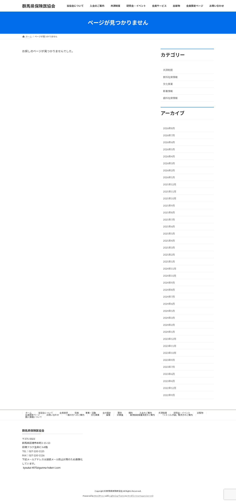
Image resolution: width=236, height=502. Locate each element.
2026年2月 (169, 170)
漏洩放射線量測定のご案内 (142, 415)
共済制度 (168, 69)
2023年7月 (169, 367)
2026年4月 (169, 156)
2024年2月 (169, 324)
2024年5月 (169, 310)
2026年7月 (169, 135)
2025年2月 (169, 254)
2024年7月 (169, 296)
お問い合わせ (52, 415)
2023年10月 (169, 352)
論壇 (108, 415)
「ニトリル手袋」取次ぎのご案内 (177, 415)
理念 (120, 413)
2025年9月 (169, 205)
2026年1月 (169, 177)
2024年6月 (169, 303)
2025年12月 (169, 184)
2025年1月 (169, 261)
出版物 (200, 413)
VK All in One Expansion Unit (140, 496)
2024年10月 (169, 275)
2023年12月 (169, 338)
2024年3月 (169, 317)
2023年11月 (169, 345)
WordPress (99, 496)
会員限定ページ (32, 415)
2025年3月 (169, 247)
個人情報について (33, 417)
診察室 (120, 415)
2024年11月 (169, 268)
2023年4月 (169, 381)
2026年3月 (169, 163)
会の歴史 (107, 413)
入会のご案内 (145, 413)
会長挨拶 (64, 413)
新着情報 (168, 91)
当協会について (45, 413)
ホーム (28, 413)
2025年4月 (169, 240)
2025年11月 (169, 191)
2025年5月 (169, 233)
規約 (131, 413)
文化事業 (168, 83)
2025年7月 (169, 219)
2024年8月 (169, 289)
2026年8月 (169, 128)
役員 (77, 413)
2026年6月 (169, 142)
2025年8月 (169, 212)
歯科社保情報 (170, 98)
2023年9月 (169, 359)
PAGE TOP (227, 483)
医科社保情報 (170, 77)
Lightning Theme (117, 496)
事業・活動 (91, 413)
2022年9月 (169, 395)
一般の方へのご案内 (75, 415)
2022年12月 (169, 387)
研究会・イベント (182, 413)
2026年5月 (169, 149)
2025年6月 (169, 226)
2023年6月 (169, 373)
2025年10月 (169, 198)
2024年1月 (169, 331)
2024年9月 (169, 282)
